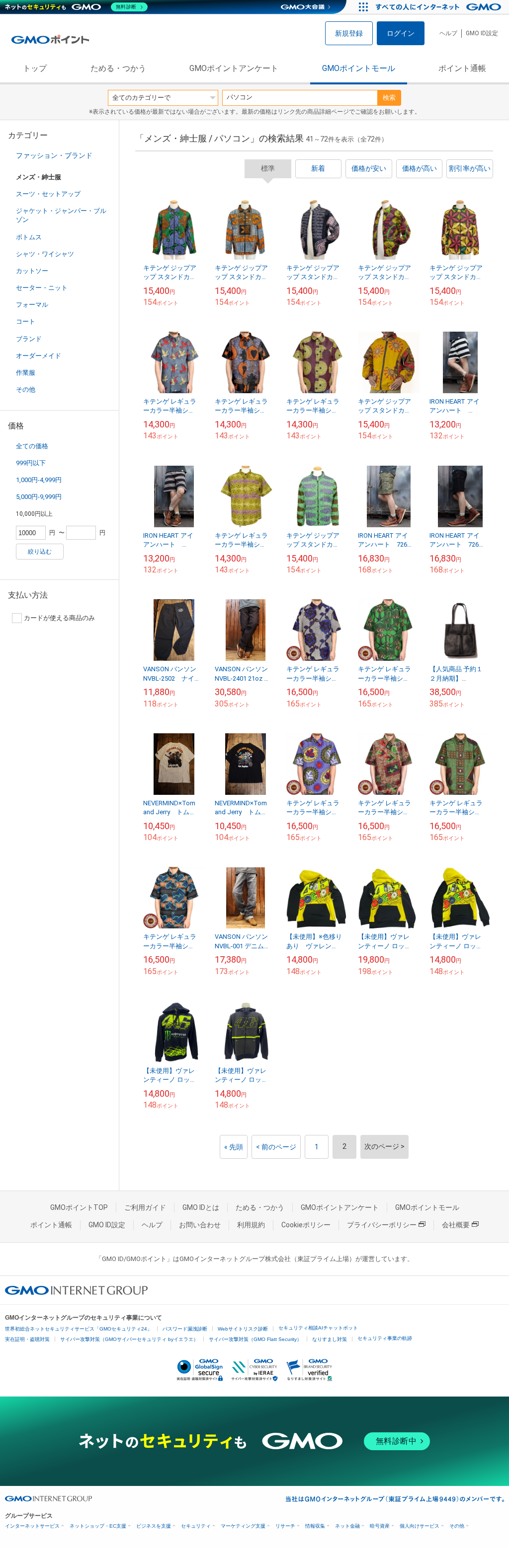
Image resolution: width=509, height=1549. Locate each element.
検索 (389, 97)
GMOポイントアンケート (233, 68)
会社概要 (456, 1225)
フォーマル (32, 304)
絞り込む (40, 551)
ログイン (401, 33)
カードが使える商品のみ (59, 618)
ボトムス (29, 237)
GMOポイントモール (358, 68)
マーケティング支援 (243, 1526)
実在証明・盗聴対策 (27, 1339)
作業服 (25, 372)
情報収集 (315, 1526)
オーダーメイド (38, 355)
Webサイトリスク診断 (243, 1329)
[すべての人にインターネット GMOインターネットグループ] (439, 7)
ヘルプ (448, 33)
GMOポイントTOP (79, 1207)
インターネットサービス (32, 1526)
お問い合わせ (200, 1225)
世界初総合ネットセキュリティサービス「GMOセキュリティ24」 (78, 1329)
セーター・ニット (42, 287)
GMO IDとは (200, 1207)
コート (25, 321)
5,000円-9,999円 (39, 496)
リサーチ (285, 1526)
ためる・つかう (118, 68)
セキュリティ (196, 1526)
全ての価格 (32, 446)
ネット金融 (347, 1526)
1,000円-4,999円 (39, 480)
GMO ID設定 (482, 33)
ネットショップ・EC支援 (98, 1526)
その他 (25, 389)
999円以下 (31, 463)
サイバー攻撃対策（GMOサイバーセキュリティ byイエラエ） (129, 1339)
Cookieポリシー (306, 1225)
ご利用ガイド (145, 1207)
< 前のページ (276, 1147)
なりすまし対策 (329, 1339)
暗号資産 (380, 1526)
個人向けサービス (419, 1526)
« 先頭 (233, 1147)
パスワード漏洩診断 (185, 1329)
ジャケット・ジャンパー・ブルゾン (61, 215)
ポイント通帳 (462, 68)
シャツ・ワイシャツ (45, 254)
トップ (35, 68)
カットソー (32, 271)
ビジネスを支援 (153, 1526)
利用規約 (251, 1225)
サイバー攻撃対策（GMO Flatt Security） (255, 1339)
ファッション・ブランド (54, 155)
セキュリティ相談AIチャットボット (318, 1328)
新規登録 (349, 33)
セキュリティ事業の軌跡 (384, 1338)
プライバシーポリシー (382, 1225)
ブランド (29, 339)
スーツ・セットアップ (48, 194)
